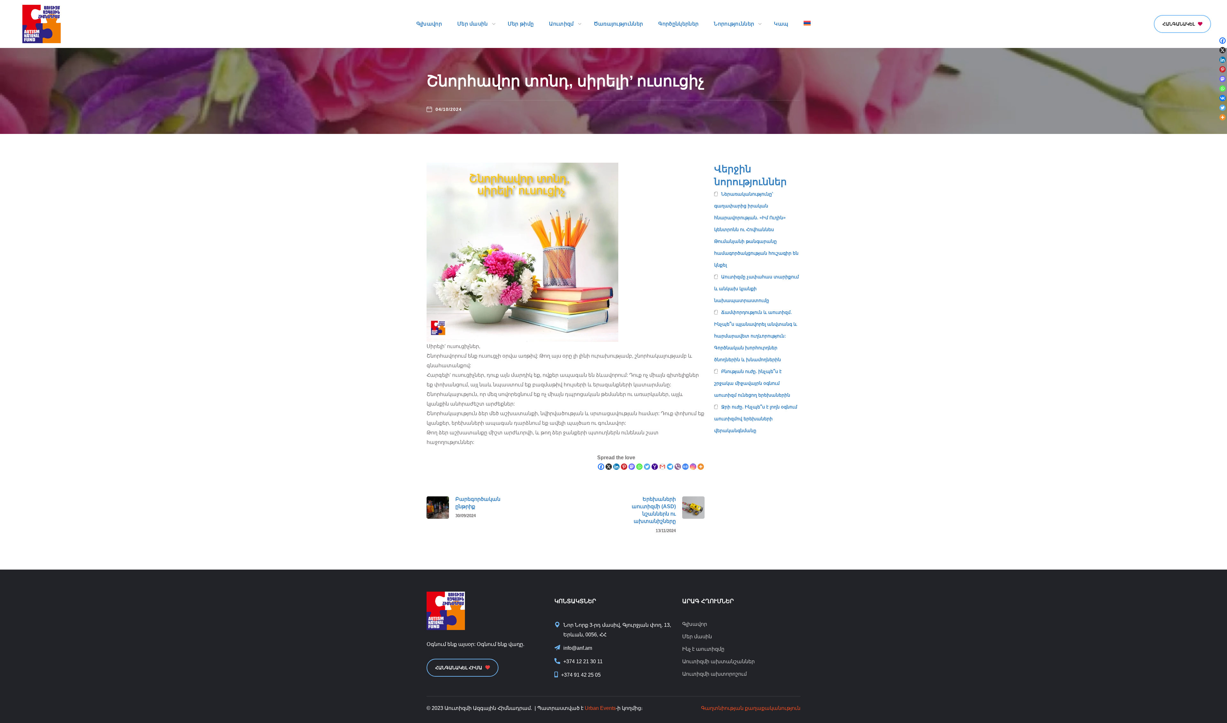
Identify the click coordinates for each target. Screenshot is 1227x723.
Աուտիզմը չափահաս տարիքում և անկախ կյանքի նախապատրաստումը (756, 288)
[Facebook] (601, 466)
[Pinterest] (624, 466)
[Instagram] (693, 466)
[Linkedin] (616, 466)
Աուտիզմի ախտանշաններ (718, 661)
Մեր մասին (697, 636)
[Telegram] (670, 466)
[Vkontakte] (1222, 98)
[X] (609, 466)
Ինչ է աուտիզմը (703, 649)
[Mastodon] (632, 466)
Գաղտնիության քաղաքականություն (750, 708)
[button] (1182, 24)
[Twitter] (647, 466)
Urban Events (600, 708)
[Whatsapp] (639, 466)
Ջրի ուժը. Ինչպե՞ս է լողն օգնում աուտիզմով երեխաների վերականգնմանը (755, 418)
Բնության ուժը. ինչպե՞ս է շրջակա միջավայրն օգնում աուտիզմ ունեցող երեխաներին (752, 383)
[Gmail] (662, 466)
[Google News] (685, 466)
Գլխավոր (694, 624)
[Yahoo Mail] (655, 466)
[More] (701, 466)
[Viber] (678, 466)
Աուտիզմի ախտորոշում (714, 674)
